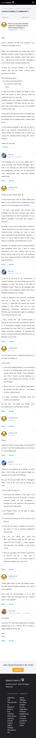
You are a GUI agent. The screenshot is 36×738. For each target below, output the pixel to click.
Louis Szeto (11, 611)
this (8, 168)
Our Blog (22, 702)
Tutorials (10, 714)
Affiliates (22, 700)
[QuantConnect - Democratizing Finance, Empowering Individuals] (7, 2)
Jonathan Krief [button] (12, 30)
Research (10, 707)
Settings (10, 728)
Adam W (10, 154)
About (21, 698)
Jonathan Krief (12, 187)
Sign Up (18, 670)
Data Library (11, 716)
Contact (22, 705)
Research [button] (5, 17)
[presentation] (5, 303)
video (3, 485)
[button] (25, 18)
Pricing (21, 707)
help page (19, 483)
